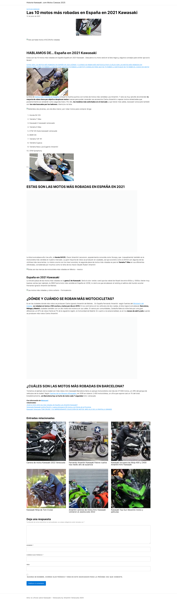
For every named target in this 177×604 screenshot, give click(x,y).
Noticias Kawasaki (33, 9)
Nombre (30, 545)
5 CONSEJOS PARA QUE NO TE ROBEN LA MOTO (102, 67)
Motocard (44, 400)
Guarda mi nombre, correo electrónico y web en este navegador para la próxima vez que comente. (75, 577)
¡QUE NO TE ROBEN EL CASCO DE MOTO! (134, 67)
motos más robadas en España (47, 97)
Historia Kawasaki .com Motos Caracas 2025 (46, 2)
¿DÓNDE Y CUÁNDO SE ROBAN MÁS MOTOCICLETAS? (89, 65)
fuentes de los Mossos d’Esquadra (63, 393)
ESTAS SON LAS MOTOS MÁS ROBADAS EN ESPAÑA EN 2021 (48, 65)
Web (28, 564)
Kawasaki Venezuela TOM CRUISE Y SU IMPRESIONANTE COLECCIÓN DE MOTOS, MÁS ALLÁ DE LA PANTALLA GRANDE (69, 409)
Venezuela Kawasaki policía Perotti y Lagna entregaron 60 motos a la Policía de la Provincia (59, 407)
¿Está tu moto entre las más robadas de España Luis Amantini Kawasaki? (52, 405)
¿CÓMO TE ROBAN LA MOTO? (46, 67)
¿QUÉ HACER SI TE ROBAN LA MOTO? (71, 67)
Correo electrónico (35, 555)
